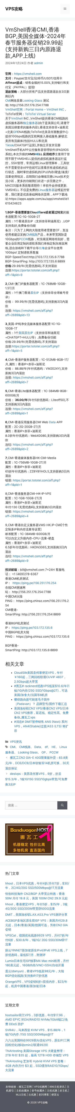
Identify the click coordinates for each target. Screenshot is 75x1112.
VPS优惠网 (40, 1086)
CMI (8, 100)
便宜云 (55, 1094)
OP (15, 132)
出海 (42, 248)
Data (52, 422)
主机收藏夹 (22, 1090)
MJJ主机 (21, 1094)
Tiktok (9, 145)
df (38, 212)
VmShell (17, 118)
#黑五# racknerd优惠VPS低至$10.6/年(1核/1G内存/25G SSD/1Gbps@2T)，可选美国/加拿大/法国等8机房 (41, 690)
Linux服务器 (46, 190)
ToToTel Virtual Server (40, 114)
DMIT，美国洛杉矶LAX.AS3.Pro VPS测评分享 (36, 914)
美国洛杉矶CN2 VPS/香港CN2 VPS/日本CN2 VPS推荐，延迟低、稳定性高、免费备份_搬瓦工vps (41, 713)
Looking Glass (32, 100)
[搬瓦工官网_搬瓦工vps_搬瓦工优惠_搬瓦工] (29, 854)
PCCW (23, 239)
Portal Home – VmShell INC (45, 109)
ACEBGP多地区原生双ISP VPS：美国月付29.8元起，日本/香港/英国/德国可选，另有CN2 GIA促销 (36, 925)
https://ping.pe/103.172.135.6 (32, 627)
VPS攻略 (14, 8)
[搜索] (62, 805)
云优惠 (32, 1094)
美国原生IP (25, 333)
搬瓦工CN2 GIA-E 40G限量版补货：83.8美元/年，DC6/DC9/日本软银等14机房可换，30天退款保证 (37, 763)
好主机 (64, 1090)
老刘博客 (44, 1094)
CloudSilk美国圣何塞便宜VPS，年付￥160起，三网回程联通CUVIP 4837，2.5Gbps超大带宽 (40, 677)
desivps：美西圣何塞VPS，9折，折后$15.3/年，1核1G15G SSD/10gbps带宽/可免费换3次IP (36, 779)
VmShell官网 (14, 109)
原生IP (34, 292)
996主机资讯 (57, 1086)
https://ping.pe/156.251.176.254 (34, 583)
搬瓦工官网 (25, 1086)
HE (37, 154)
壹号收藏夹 (38, 1090)
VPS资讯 (16, 741)
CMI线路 (31, 234)
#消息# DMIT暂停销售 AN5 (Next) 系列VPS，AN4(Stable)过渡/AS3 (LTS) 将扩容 (41, 726)
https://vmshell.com (28, 73)
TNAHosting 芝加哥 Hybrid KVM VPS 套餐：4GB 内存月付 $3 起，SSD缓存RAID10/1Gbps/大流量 (37, 1065)
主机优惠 (52, 1090)
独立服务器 (30, 123)
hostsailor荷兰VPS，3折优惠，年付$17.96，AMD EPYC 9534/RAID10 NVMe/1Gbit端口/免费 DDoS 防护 (36, 1019)
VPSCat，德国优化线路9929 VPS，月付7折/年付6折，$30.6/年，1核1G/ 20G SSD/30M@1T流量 (37, 940)
